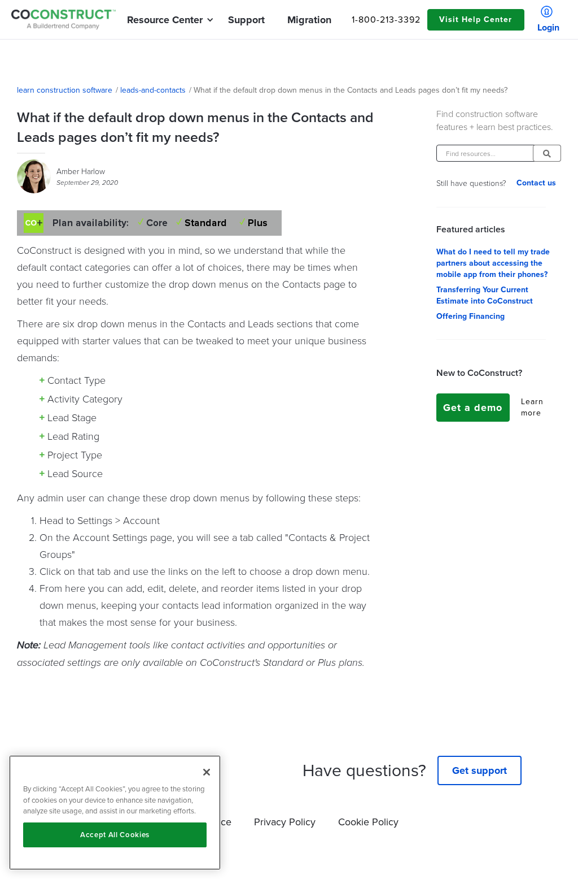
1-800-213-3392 (386, 20)
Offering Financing (470, 316)
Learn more (532, 407)
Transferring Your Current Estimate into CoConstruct (484, 295)
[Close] (206, 772)
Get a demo (472, 407)
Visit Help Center (475, 19)
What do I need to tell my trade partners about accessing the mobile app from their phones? (493, 263)
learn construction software (64, 90)
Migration (309, 19)
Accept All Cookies (115, 834)
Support (246, 19)
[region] (115, 812)
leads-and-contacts (153, 90)
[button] (165, 19)
